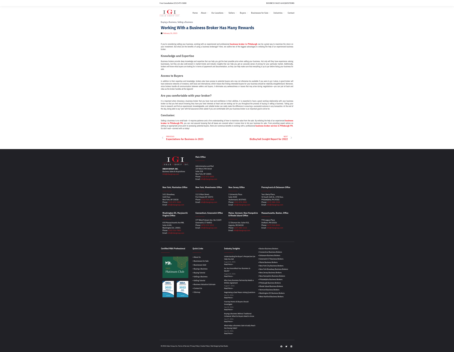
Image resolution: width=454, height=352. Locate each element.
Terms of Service (183, 346)
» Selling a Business (200, 276)
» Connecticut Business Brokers (270, 252)
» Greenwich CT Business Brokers (270, 259)
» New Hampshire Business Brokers (271, 276)
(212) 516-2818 (207, 199)
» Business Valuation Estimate (204, 284)
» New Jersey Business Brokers (270, 272)
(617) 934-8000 (273, 225)
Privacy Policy (194, 346)
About (203, 12)
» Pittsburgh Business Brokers (269, 283)
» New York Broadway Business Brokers (273, 269)
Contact (291, 12)
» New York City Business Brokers (270, 265)
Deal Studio (224, 346)
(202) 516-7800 (174, 230)
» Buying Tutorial (199, 272)
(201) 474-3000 (240, 202)
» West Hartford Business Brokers (271, 296)
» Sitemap (196, 292)
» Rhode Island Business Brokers (270, 286)
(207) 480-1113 (240, 228)
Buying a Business (169, 22)
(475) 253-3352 (207, 225)
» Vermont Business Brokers (268, 289)
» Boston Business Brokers (268, 248)
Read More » (228, 264)
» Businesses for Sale (201, 261)
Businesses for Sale (259, 12)
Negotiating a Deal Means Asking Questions (239, 292)
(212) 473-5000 (207, 176)
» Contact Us (197, 288)
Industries (277, 12)
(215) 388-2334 (273, 202)
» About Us (197, 257)
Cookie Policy (205, 346)
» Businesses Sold (199, 265)
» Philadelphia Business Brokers (270, 279)
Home (195, 12)
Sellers (232, 12)
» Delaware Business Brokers (269, 255)
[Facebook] (281, 346)
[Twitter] (286, 346)
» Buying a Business (200, 269)
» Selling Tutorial (199, 280)
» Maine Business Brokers (268, 262)
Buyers (243, 12)
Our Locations (217, 12)
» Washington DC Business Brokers (271, 293)
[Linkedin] (291, 346)
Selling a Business (185, 22)
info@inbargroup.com (170, 174)
